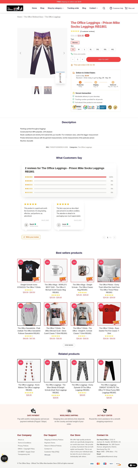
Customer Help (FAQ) (51, 452)
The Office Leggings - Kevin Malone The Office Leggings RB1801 (29, 387)
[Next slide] (64, 53)
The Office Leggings (52, 17)
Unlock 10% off (4, 458)
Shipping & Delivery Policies (53, 440)
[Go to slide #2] (48, 90)
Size (72, 46)
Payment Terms (49, 443)
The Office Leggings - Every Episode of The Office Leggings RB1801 (82, 387)
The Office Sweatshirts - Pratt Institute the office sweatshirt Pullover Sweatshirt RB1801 (29, 330)
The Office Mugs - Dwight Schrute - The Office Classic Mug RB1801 (82, 287)
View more (69, 345)
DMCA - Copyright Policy (26, 449)
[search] (104, 8)
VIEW (29, 280)
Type (72, 39)
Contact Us (48, 449)
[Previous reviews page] (104, 237)
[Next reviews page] (114, 237)
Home (19, 17)
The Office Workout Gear (33, 17)
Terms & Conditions (24, 443)
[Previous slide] (20, 53)
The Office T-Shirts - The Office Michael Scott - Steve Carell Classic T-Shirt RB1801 (55, 330)
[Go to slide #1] (36, 90)
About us (21, 440)
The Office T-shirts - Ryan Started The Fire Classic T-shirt (109, 330)
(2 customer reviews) (87, 31)
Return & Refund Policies (52, 446)
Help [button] (134, 465)
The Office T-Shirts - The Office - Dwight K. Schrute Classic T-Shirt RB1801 (82, 330)
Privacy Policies (23, 446)
